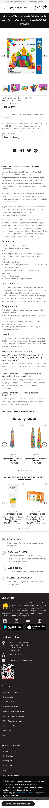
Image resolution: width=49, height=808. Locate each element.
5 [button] (28, 470)
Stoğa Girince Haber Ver (18, 804)
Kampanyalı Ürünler (11, 775)
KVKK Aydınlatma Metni (12, 721)
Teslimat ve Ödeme (11, 702)
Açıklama (7, 166)
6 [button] (30, 470)
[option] (24, 56)
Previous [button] (4, 56)
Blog (5, 735)
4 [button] (25, 470)
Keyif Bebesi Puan (10, 692)
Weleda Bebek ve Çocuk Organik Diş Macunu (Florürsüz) (13, 519)
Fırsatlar (6, 770)
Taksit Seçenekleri (21, 166)
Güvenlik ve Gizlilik (10, 706)
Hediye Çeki (8, 756)
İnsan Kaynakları (10, 726)
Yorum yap (6, 117)
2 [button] (20, 470)
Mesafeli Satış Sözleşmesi (13, 711)
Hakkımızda (8, 697)
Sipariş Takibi (8, 761)
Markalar (7, 730)
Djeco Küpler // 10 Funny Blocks (13, 459)
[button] (34, 8)
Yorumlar (35, 166)
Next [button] (44, 56)
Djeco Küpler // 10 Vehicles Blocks (36, 459)
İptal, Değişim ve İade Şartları (15, 716)
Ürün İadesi (8, 765)
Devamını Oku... (10, 137)
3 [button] (23, 470)
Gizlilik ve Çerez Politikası (26, 793)
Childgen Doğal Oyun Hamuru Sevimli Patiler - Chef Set (36, 519)
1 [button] (18, 470)
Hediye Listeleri (9, 751)
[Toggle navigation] (5, 8)
